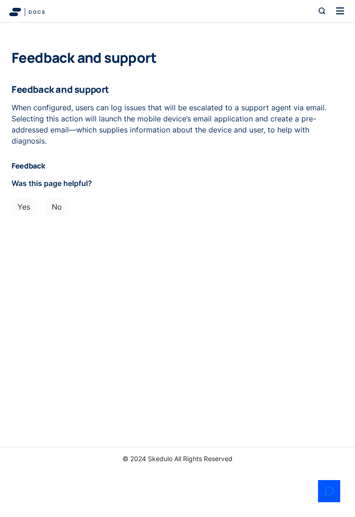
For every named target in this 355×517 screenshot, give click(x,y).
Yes (24, 206)
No (57, 206)
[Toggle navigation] (340, 11)
